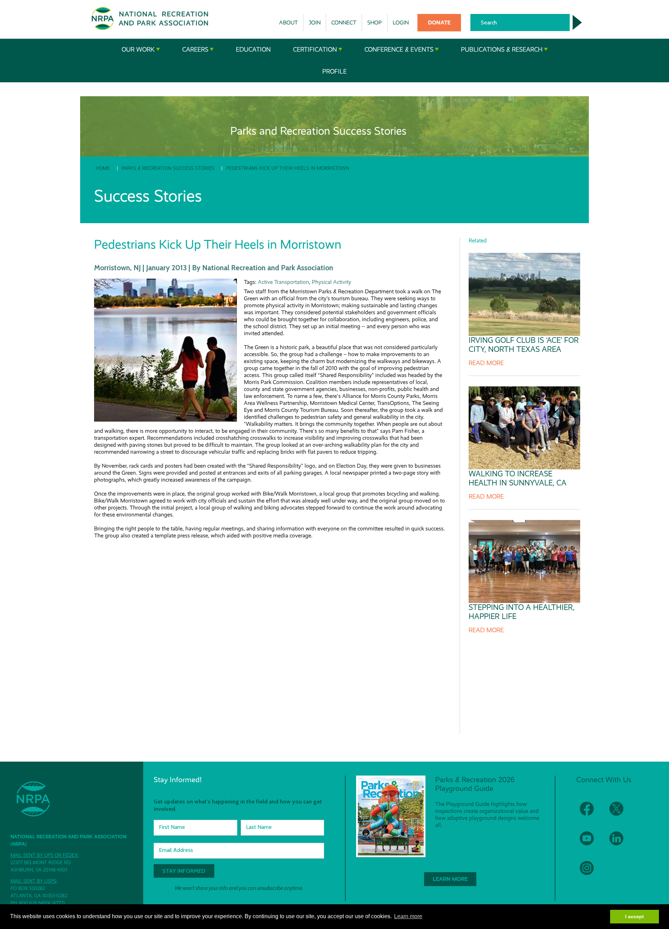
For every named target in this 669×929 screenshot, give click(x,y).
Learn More (450, 879)
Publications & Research (502, 49)
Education (253, 49)
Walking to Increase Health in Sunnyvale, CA (518, 478)
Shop (374, 22)
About (288, 22)
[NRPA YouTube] (591, 843)
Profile (334, 71)
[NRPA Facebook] (591, 813)
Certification (315, 49)
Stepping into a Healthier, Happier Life (522, 612)
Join (315, 22)
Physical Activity (331, 282)
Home (103, 168)
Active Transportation (283, 282)
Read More (486, 363)
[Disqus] (270, 631)
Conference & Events (398, 49)
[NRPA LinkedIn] (621, 843)
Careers (195, 49)
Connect (343, 22)
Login (401, 22)
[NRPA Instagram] (591, 872)
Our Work (138, 49)
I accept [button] (634, 916)
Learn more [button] (408, 916)
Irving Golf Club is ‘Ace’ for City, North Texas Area (524, 345)
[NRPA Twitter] (621, 813)
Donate (439, 22)
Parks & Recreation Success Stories (168, 168)
